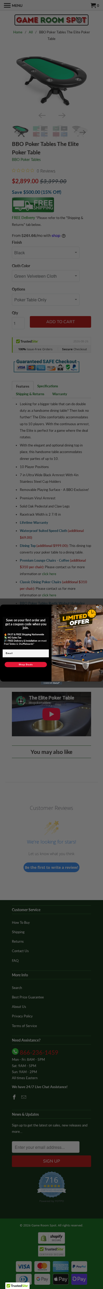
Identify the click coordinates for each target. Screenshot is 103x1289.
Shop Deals (26, 664)
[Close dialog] (100, 607)
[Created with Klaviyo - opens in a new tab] (51, 682)
